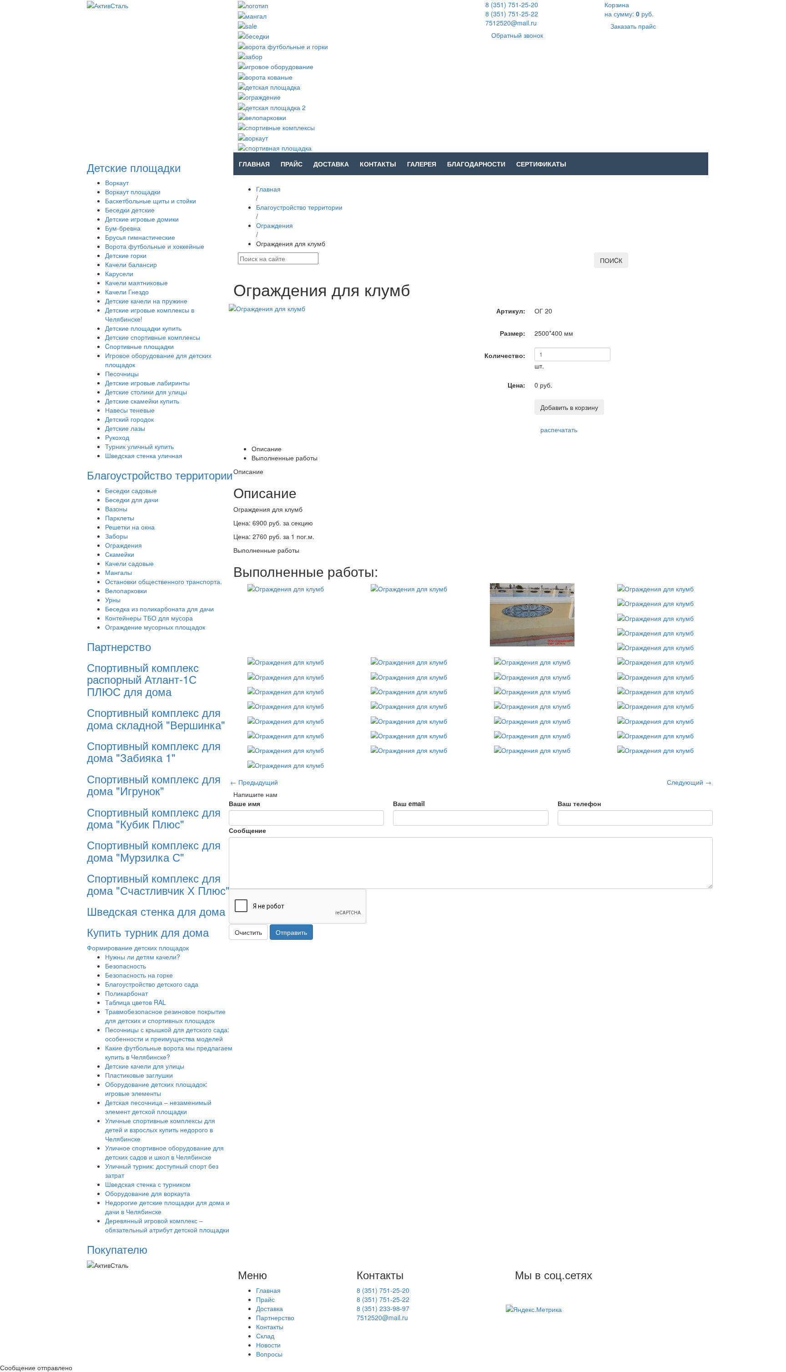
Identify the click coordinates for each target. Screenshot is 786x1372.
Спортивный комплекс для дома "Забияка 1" (154, 751)
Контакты (378, 163)
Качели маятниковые (136, 282)
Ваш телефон (579, 803)
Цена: (516, 384)
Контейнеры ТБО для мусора (149, 617)
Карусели (119, 273)
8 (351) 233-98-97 (383, 1308)
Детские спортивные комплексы (152, 337)
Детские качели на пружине (146, 300)
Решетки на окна (130, 526)
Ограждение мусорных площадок (155, 626)
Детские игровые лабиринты (147, 382)
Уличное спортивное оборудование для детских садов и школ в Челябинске (164, 1152)
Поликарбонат (126, 993)
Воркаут (117, 182)
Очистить (248, 932)
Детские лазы (125, 428)
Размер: (512, 333)
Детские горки (125, 255)
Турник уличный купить (139, 446)
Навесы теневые (130, 409)
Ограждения (123, 545)
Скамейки (119, 554)
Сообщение (247, 830)
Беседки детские (130, 209)
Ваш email (409, 803)
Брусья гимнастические (140, 237)
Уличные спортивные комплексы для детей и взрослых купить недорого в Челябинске (160, 1129)
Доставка (331, 163)
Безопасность (125, 965)
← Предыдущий (254, 782)
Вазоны (116, 508)
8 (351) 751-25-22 (511, 13)
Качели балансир (131, 264)
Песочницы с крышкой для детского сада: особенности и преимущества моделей (167, 1034)
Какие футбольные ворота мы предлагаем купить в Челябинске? (168, 1052)
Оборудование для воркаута (147, 1193)
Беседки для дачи (131, 499)
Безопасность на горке (139, 974)
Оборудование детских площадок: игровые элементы (156, 1088)
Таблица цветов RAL (135, 1002)
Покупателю (117, 1249)
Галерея (421, 163)
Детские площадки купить (143, 328)
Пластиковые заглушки (139, 1074)
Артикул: (510, 310)
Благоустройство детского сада (151, 984)
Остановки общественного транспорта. (163, 581)
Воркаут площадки (133, 191)
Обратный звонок (517, 35)
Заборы (116, 535)
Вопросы (269, 1353)
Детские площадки (134, 167)
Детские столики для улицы (146, 391)
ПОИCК (611, 260)
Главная (254, 163)
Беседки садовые (131, 490)
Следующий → (689, 782)
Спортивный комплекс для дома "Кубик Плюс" (154, 818)
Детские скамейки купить (142, 400)
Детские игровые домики (142, 218)
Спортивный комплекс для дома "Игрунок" (154, 784)
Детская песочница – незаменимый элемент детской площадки (158, 1107)
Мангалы (118, 572)
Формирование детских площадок (138, 947)
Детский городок (129, 419)
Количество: (504, 355)
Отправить (291, 932)
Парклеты (119, 517)
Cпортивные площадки (139, 346)
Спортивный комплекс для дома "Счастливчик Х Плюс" (158, 884)
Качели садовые (129, 563)
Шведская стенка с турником (148, 1184)
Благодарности (476, 163)
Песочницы (122, 373)
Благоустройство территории (159, 475)
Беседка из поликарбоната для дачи (159, 608)
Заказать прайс (633, 25)
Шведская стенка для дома (156, 911)
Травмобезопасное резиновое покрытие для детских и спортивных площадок (165, 1016)
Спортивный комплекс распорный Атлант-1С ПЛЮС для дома (143, 679)
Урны (113, 599)
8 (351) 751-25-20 (511, 4)
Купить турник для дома (148, 932)
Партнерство (119, 646)
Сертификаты (541, 163)
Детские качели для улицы (144, 1065)
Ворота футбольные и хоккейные (154, 246)
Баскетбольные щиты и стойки (150, 200)
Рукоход (117, 437)
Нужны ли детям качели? (142, 956)
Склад (265, 1335)
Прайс (291, 163)
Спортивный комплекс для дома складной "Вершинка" (156, 718)
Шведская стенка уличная (143, 455)
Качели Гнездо (127, 291)
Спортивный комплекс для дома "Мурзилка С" (154, 850)
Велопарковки (126, 590)
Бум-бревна (123, 227)
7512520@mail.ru (511, 22)
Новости (268, 1344)
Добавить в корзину (569, 407)
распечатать (558, 429)
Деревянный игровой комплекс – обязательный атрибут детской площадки (167, 1225)
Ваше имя (244, 803)
